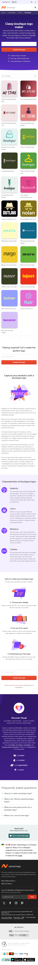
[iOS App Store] (29, 959)
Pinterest (31, 747)
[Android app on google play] (17, 959)
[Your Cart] (31, 2)
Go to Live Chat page (20, 836)
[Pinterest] (22, 903)
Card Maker (27, 745)
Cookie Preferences (18, 918)
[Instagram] (16, 903)
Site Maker (19, 745)
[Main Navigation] (35, 7)
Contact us (6, 2)
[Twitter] (4, 903)
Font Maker (11, 745)
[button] (35, 76)
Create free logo (19, 50)
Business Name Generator (10, 747)
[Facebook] (10, 903)
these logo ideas (16, 685)
